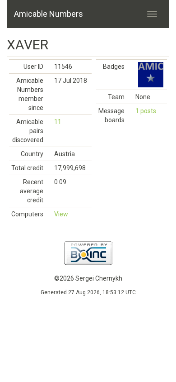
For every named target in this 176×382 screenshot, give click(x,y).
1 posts (145, 111)
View (61, 214)
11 (57, 121)
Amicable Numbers (48, 14)
